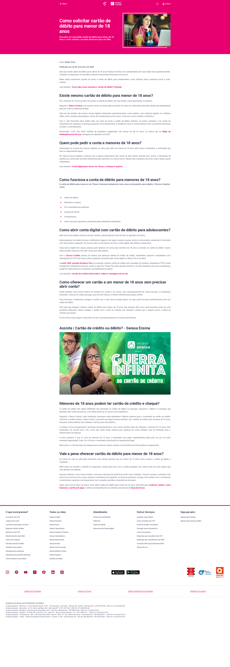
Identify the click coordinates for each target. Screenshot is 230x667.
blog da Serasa (138, 488)
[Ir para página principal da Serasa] (106, 4)
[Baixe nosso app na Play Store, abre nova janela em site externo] (133, 574)
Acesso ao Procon (84, 591)
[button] (115, 363)
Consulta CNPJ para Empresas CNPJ (150, 543)
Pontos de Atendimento (102, 517)
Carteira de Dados (56, 559)
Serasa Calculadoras (57, 536)
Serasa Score (54, 525)
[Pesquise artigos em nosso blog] (157, 3)
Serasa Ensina (54, 543)
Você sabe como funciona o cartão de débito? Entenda (97, 87)
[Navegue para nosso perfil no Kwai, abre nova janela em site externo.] (62, 573)
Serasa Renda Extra (56, 540)
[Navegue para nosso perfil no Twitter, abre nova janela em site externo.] (34, 573)
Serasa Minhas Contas (57, 551)
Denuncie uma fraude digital (103, 528)
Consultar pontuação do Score (17, 525)
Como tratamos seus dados (16, 559)
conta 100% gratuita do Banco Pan (76, 263)
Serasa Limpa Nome (56, 528)
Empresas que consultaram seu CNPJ (151, 540)
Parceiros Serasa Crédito (15, 543)
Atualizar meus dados (14, 547)
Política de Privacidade (32, 591)
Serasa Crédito (73, 255)
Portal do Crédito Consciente (147, 525)
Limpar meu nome (12, 521)
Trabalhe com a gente (198, 591)
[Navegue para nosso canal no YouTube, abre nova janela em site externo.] (25, 573)
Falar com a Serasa (13, 540)
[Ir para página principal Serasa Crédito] (116, 4)
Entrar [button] (167, 4)
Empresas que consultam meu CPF (150, 536)
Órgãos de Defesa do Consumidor (140, 591)
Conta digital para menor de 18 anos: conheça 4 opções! (97, 166)
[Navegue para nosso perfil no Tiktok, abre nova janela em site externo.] (16, 573)
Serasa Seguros (55, 555)
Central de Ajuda (99, 525)
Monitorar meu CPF (13, 532)
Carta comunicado (144, 532)
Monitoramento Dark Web (15, 536)
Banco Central (75, 106)
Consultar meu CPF (13, 517)
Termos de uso (142, 547)
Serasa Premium (55, 521)
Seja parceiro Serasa (188, 517)
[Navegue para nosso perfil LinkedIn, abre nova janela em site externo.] (53, 573)
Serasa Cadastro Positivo (58, 532)
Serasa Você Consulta (57, 547)
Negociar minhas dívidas (15, 528)
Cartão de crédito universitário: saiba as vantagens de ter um (100, 274)
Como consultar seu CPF (146, 521)
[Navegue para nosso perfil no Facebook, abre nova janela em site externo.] (44, 573)
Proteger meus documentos (147, 528)
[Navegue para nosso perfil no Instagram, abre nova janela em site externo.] (7, 573)
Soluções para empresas (15, 551)
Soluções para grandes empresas (18, 555)
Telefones (96, 521)
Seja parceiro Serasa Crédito (191, 521)
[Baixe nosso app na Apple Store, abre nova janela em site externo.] (118, 574)
